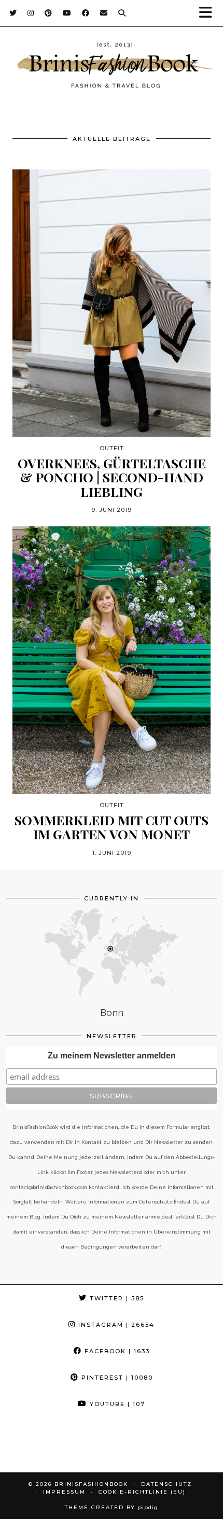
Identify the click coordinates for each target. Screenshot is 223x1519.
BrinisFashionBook (91, 1484)
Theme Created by (111, 1507)
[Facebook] (86, 13)
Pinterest (116, 1377)
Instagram (115, 1324)
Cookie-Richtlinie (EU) (142, 1491)
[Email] (104, 13)
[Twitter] (13, 13)
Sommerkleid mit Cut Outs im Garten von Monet (111, 827)
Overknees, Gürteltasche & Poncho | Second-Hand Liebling (112, 477)
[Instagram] (30, 13)
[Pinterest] (48, 13)
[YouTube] (67, 13)
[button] (209, 13)
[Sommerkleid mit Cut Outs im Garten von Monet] (111, 660)
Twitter (115, 1298)
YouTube (116, 1404)
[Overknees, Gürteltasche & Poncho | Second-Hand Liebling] (111, 303)
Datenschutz (166, 1484)
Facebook (116, 1351)
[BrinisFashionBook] (111, 66)
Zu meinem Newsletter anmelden (112, 1055)
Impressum (64, 1491)
